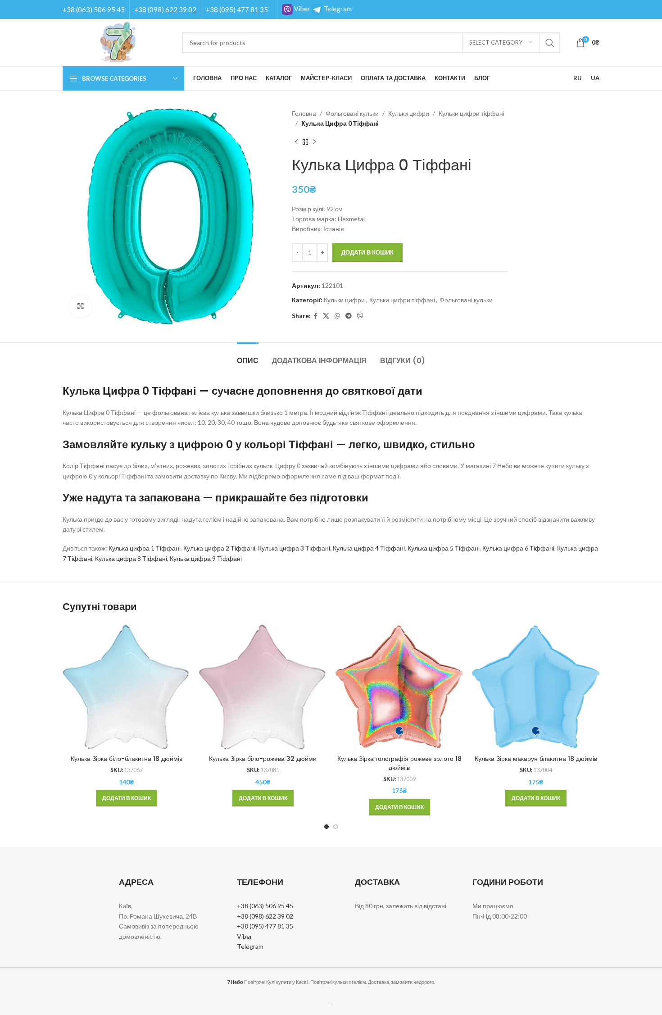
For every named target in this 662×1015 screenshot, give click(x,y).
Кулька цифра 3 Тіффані (294, 548)
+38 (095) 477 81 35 (237, 9)
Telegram (337, 9)
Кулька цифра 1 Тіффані (145, 548)
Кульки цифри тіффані (471, 113)
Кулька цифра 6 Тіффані (518, 548)
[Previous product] (296, 142)
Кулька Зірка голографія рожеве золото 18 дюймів (399, 763)
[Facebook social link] (315, 316)
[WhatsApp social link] (337, 316)
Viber (301, 9)
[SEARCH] (550, 42)
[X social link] (326, 316)
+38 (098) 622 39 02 (165, 9)
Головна (304, 113)
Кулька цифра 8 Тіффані (131, 558)
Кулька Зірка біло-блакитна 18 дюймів (126, 758)
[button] (126, 798)
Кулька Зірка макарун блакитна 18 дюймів (536, 758)
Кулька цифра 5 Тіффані (444, 548)
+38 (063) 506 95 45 (94, 9)
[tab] (247, 356)
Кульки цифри (408, 113)
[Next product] (314, 142)
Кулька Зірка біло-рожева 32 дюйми (263, 758)
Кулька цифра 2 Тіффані (219, 548)
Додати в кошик (367, 252)
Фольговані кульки (352, 113)
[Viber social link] (360, 316)
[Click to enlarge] (80, 306)
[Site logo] (117, 42)
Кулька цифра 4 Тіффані (369, 548)
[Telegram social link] (348, 316)
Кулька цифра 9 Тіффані (206, 558)
